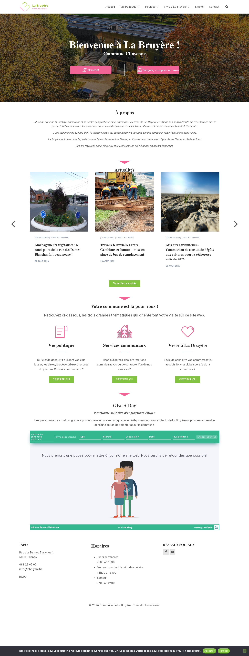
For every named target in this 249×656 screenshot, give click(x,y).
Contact (214, 6)
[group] (59, 224)
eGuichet (93, 70)
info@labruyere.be (30, 569)
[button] (13, 224)
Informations (107, 237)
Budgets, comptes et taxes (161, 70)
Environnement (42, 237)
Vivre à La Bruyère (59, 237)
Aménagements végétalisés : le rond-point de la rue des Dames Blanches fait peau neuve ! (57, 249)
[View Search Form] (227, 7)
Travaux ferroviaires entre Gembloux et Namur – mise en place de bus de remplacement (122, 249)
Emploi (199, 6)
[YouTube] (172, 552)
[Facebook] (166, 552)
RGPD (23, 576)
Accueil (110, 6)
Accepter (209, 650)
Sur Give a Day (124, 527)
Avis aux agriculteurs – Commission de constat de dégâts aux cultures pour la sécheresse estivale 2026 (190, 252)
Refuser (224, 650)
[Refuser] (244, 651)
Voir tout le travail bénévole (45, 527)
